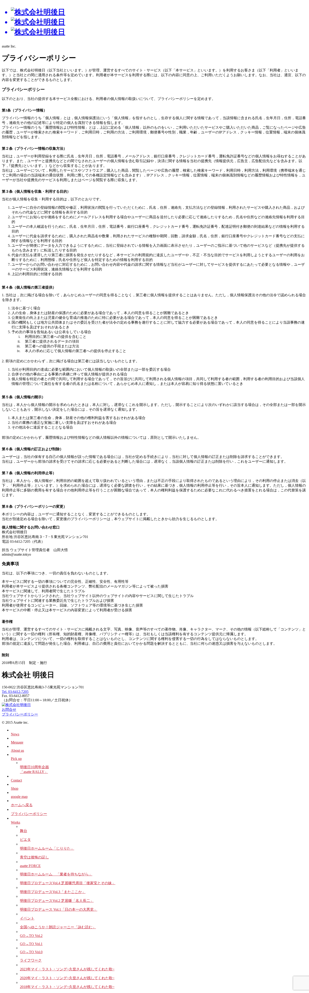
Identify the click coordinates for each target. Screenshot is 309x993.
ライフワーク (31, 960)
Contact (16, 780)
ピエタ (25, 839)
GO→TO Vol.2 (31, 936)
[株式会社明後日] (154, 22)
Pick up (16, 759)
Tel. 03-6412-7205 (15, 692)
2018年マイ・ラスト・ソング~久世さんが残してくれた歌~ (67, 987)
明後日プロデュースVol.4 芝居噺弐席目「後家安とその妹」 (67, 883)
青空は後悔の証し (34, 857)
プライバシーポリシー (20, 714)
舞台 (23, 831)
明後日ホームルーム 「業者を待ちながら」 (56, 874)
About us (17, 750)
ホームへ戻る (22, 805)
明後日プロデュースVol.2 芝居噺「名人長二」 (57, 901)
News (15, 734)
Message (17, 742)
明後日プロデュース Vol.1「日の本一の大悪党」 (58, 909)
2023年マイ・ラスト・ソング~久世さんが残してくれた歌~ (67, 969)
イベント (27, 918)
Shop (14, 788)
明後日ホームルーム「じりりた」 (47, 848)
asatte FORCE (30, 866)
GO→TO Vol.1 (31, 944)
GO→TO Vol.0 (31, 952)
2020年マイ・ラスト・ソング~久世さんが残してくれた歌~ (67, 978)
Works (15, 822)
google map (19, 797)
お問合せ (9, 709)
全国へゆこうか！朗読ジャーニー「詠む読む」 (58, 927)
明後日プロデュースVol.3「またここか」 (53, 892)
